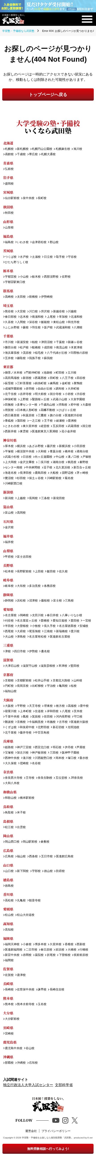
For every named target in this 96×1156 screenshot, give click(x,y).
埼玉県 (8, 305)
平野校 (21, 706)
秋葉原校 (28, 415)
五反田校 (58, 426)
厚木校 (9, 446)
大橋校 (72, 949)
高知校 (9, 929)
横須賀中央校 (25, 451)
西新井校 (11, 431)
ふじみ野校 (12, 327)
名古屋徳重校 (67, 626)
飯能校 (45, 322)
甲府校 (9, 556)
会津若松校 (39, 242)
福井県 (8, 536)
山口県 (8, 865)
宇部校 (36, 871)
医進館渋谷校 (73, 415)
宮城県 (8, 192)
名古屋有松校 (37, 636)
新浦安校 (23, 342)
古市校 (63, 722)
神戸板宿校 (39, 752)
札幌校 (9, 149)
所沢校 (45, 311)
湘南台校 (58, 462)
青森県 (8, 163)
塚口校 (72, 758)
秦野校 (83, 462)
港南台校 (82, 451)
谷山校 (30, 1048)
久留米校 (55, 944)
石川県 (8, 521)
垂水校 (83, 758)
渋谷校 (81, 394)
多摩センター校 (27, 404)
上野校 (24, 399)
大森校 (86, 404)
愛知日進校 (60, 620)
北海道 (8, 143)
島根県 (8, 821)
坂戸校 (48, 327)
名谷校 (36, 763)
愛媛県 (8, 909)
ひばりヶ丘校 (67, 410)
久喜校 (9, 322)
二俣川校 (43, 462)
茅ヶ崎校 (82, 472)
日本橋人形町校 (27, 410)
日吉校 (27, 456)
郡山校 (54, 242)
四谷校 (81, 378)
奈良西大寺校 (13, 777)
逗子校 (48, 467)
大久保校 (11, 763)
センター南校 (13, 467)
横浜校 (21, 446)
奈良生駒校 (45, 777)
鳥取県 (8, 806)
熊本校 (9, 1004)
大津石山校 (12, 665)
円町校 (9, 686)
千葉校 (60, 342)
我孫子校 (35, 358)
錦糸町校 (40, 383)
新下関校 (23, 871)
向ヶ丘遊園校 (43, 456)
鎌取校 (21, 358)
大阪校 (9, 706)
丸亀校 (21, 900)
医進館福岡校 (13, 949)
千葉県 (8, 336)
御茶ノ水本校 (13, 372)
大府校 (21, 631)
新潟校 (9, 498)
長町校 (42, 198)
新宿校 (27, 378)
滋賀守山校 (30, 665)
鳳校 (26, 716)
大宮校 (21, 311)
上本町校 (25, 711)
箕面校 (36, 716)
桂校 (74, 686)
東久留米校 (30, 426)
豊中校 (84, 706)
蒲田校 (21, 420)
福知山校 (11, 691)
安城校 (83, 626)
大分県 (8, 1013)
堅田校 (75, 665)
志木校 (24, 316)
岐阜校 (9, 586)
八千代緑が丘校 (57, 352)
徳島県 (8, 880)
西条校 (33, 856)
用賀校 (9, 410)
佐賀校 (9, 975)
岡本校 (60, 758)
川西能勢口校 (43, 758)
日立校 (48, 257)
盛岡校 (9, 183)
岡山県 (8, 835)
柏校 (35, 342)
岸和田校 (52, 711)
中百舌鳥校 (42, 732)
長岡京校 (23, 686)
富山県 (8, 506)
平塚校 (9, 451)
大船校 (54, 472)
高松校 (9, 900)
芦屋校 (81, 747)
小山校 (24, 276)
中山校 (60, 456)
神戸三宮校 (24, 747)
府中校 (75, 404)
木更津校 (76, 347)
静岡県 (8, 594)
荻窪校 (9, 383)
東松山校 (59, 322)
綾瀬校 (60, 420)
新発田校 (59, 498)
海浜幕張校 (12, 352)
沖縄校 (21, 1062)
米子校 (21, 812)
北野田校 (43, 727)
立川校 (72, 372)
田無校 (9, 404)
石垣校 (33, 1062)
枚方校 (60, 706)
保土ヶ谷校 (36, 478)
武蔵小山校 (60, 399)
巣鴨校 (78, 383)
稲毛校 (39, 352)
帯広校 (33, 154)
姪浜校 (60, 949)
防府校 (60, 871)
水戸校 (24, 257)
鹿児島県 (10, 1042)
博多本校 (40, 944)
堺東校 (48, 706)
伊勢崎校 (46, 296)
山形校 (9, 227)
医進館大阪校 (79, 722)
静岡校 (9, 600)
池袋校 (48, 372)
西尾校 (9, 631)
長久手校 (49, 626)
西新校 (81, 944)
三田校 (54, 752)
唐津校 (21, 975)
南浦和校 (38, 316)
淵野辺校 (67, 472)
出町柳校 (38, 686)
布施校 (51, 722)
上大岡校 (11, 462)
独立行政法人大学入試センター (28, 1085)
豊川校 (75, 631)
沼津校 (33, 600)
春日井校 (52, 615)
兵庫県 (8, 741)
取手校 (60, 257)
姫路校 (9, 747)
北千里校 (11, 732)
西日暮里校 (12, 415)
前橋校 (33, 296)
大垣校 (21, 586)
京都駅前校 (24, 680)
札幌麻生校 (63, 149)
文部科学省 (64, 1085)
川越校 (72, 311)
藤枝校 (45, 600)
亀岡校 (63, 686)
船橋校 (36, 347)
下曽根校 (64, 955)
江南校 (48, 631)
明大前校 (40, 394)
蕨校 (26, 327)
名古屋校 (11, 615)
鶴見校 (72, 462)
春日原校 (46, 949)
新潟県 (8, 492)
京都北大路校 (61, 680)
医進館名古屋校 (60, 636)
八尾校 (66, 711)
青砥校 (9, 420)
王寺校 (30, 777)
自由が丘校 (45, 388)
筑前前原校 (81, 955)
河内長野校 (63, 716)
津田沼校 (46, 342)
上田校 (39, 571)
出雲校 (21, 827)
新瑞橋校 (61, 631)
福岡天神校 (12, 944)
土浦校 (36, 257)
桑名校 (45, 651)
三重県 (8, 645)
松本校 (9, 571)
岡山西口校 (12, 841)
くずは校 (11, 727)
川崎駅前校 (54, 478)
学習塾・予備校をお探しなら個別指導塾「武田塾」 (47, 1137)
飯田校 (51, 571)
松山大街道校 (25, 915)
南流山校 (61, 347)
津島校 (21, 636)
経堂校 (45, 426)
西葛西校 (40, 378)
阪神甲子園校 (70, 752)
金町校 (66, 383)
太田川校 (38, 615)
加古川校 (23, 752)
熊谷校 (9, 311)
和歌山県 (10, 792)
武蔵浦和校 (63, 327)
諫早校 (42, 989)
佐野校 (66, 276)
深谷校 (33, 322)
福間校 (9, 960)
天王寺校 (35, 706)
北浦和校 (76, 316)
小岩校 (69, 394)
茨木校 (78, 711)
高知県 (8, 923)
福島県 (8, 236)
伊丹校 (69, 747)
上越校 (21, 498)
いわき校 (23, 242)
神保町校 (11, 399)
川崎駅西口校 (13, 483)
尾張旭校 (35, 631)
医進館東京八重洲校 (45, 431)
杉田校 (21, 478)
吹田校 (48, 716)
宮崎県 (8, 1027)
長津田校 (25, 472)
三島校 (69, 600)
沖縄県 (8, 1056)
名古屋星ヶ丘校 (27, 620)
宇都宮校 (11, 276)
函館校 (9, 154)
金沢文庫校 (27, 462)
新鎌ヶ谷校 (75, 342)
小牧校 (36, 626)
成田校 (48, 347)
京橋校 (21, 722)
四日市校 (20, 651)
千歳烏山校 (48, 404)
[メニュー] (87, 19)
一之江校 (35, 420)
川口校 (33, 311)
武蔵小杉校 (12, 456)
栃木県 (8, 270)
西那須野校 (51, 276)
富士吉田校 (24, 556)
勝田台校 (11, 347)
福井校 (9, 542)
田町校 (54, 378)
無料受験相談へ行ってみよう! (48, 1148)
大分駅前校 (12, 1019)
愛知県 (8, 609)
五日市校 (46, 856)
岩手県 (8, 177)
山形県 (8, 221)
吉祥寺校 (25, 394)
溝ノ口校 (73, 456)
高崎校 (9, 296)
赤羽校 (30, 388)
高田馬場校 (12, 378)
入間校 (21, 322)
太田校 (21, 296)
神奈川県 (10, 440)
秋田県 (8, 207)
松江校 (9, 827)
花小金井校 (68, 431)
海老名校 (11, 472)
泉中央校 (28, 198)
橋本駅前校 (27, 797)
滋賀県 (8, 660)
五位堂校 (61, 777)
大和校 (42, 451)
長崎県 (8, 983)
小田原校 (79, 446)
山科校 (77, 680)
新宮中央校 (12, 955)
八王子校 (67, 378)
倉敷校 (45, 841)
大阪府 (8, 700)
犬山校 (9, 636)
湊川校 (27, 758)
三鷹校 (42, 415)
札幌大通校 (48, 154)
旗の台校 (55, 415)
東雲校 (24, 431)
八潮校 (78, 327)
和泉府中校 (27, 727)
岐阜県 (8, 580)
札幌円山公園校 (42, 149)
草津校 (62, 665)
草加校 (63, 316)
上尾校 (51, 316)
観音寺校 (35, 900)
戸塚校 (86, 456)
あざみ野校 (36, 446)
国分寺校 (55, 394)
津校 (8, 651)
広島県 (8, 850)
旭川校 (77, 149)
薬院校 (39, 955)
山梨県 (8, 551)
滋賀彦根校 (48, 665)
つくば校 (11, 257)
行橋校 (83, 949)
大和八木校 (12, 783)
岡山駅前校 (30, 841)
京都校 (9, 680)
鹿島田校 (40, 472)
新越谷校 (59, 311)
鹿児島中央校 (13, 1048)
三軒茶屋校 (24, 383)
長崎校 (9, 989)
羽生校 (36, 327)
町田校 (60, 372)
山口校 (9, 871)
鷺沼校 (9, 478)
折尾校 (51, 955)
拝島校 (62, 404)
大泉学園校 (78, 399)
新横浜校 (64, 446)
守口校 (78, 716)
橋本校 (69, 451)
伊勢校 (33, 651)
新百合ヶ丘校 (82, 467)
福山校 (21, 856)
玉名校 (42, 1004)
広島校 (9, 856)
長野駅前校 (24, 571)
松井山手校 (42, 680)
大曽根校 (23, 626)
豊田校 (75, 620)
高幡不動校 (48, 410)
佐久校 (63, 571)
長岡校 (33, 498)
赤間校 (27, 955)
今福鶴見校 (36, 722)
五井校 (9, 358)
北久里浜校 (63, 467)
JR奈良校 (77, 777)
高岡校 (21, 512)
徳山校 (48, 871)
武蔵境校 (73, 426)
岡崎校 (24, 615)
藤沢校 (51, 446)
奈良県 (8, 772)
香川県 (8, 894)
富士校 (57, 600)
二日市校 (31, 949)
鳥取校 (9, 812)
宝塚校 (9, 752)
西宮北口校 (42, 747)
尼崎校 (24, 763)
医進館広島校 (64, 856)
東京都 (8, 366)
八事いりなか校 (72, 615)
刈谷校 (9, 620)
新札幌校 (23, 149)
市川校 (9, 342)
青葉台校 (55, 451)
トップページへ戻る (48, 94)
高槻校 (72, 706)
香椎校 (69, 944)
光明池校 (73, 727)
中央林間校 (33, 467)
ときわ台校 (12, 426)
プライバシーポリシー (56, 1131)
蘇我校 (48, 358)
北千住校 (11, 394)
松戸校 (24, 347)
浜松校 (21, 600)
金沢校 (9, 527)
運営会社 (31, 1131)
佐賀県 (8, 969)
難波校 (9, 722)
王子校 (48, 420)
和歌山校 (11, 797)
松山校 (9, 915)
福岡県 (8, 938)
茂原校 (27, 352)
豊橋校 (45, 620)
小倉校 (27, 944)
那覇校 (9, 1062)
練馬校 (54, 383)
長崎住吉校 (57, 989)
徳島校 (9, 885)
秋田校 (9, 212)
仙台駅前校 (12, 198)
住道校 (39, 711)
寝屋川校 (11, 711)
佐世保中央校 (25, 989)
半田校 (9, 626)
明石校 (57, 747)
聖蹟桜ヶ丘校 (40, 399)
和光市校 (73, 322)
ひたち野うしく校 (16, 262)
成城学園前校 (13, 388)
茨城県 (8, 250)
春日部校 (11, 316)
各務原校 (49, 586)
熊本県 (8, 998)
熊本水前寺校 (25, 1004)
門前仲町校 (33, 372)
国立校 (86, 426)
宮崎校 (9, 1033)
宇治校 (51, 686)
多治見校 (35, 586)
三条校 (45, 498)
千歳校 (21, 154)
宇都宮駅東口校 (15, 282)
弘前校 (9, 169)
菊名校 (69, 478)
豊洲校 (72, 420)
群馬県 (8, 290)
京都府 (8, 674)
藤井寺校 (25, 732)
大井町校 (73, 388)
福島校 (9, 242)
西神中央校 (12, 758)
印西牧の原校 (79, 352)
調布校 (60, 388)
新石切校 (58, 727)
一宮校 (86, 620)
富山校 (9, 512)
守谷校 (72, 257)
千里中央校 (12, 716)
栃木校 (36, 276)
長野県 (8, 565)
